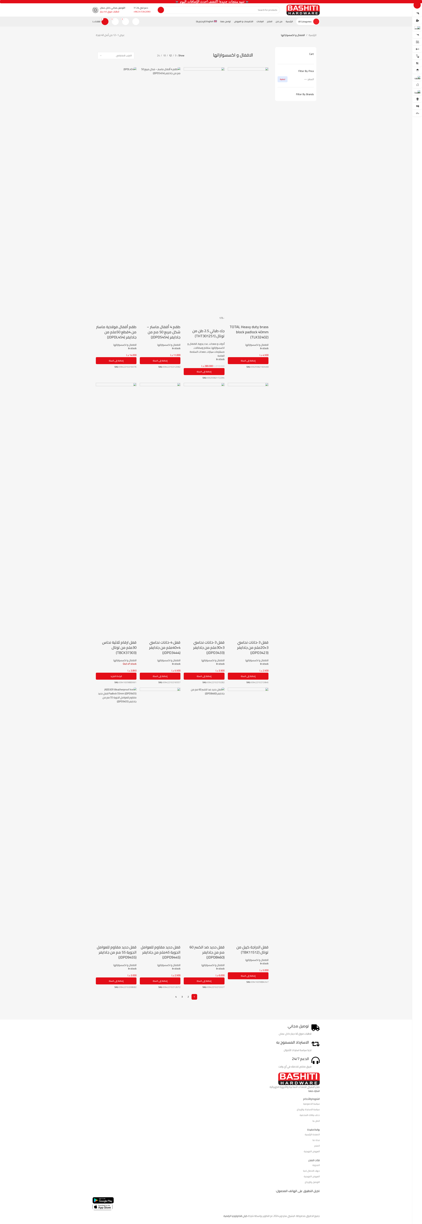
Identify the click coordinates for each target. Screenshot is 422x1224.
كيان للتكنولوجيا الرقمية (235, 1216)
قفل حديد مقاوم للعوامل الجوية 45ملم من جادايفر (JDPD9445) (160, 952)
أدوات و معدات (217, 343)
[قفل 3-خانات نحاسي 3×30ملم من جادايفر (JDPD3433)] (204, 507)
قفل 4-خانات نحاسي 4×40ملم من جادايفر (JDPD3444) (164, 647)
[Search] (161, 10)
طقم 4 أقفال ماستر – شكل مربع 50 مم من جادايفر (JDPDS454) (163, 332)
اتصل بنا (316, 1121)
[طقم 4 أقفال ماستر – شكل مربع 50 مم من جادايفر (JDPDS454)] (160, 191)
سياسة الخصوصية (311, 1104)
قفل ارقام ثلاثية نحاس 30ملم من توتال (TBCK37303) (119, 647)
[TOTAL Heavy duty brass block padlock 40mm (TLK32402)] (248, 191)
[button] (248, 360)
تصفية (282, 79)
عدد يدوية (203, 343)
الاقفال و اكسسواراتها (256, 344)
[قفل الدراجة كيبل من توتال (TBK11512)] (248, 811)
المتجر (317, 1146)
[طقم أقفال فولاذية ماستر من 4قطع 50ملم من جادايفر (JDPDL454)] (116, 191)
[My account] (136, 21)
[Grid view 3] (145, 55)
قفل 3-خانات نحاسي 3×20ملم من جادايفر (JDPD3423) (252, 647)
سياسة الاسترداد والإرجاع (308, 1109)
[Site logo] (303, 9)
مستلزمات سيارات (216, 351)
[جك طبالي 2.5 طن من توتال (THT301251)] (204, 191)
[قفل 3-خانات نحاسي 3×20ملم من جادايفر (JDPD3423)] (248, 507)
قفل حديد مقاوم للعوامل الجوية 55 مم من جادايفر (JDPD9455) (116, 952)
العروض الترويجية (312, 1151)
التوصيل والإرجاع (312, 1182)
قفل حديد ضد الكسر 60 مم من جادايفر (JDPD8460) (207, 952)
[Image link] (299, 1078)
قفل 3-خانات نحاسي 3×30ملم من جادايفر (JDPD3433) (209, 647)
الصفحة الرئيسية (312, 1134)
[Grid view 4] (139, 55)
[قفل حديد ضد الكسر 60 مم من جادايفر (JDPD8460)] (204, 811)
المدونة (316, 1165)
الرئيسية (312, 35)
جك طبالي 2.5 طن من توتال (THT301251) (208, 333)
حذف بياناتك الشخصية (310, 1115)
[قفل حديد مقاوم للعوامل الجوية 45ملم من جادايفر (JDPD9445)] (160, 811)
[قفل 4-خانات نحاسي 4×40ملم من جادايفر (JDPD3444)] (160, 507)
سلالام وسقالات (202, 347)
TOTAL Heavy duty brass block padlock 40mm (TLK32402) (249, 332)
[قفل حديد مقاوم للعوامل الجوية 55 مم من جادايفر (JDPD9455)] (116, 811)
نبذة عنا (316, 1140)
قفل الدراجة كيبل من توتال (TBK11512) (252, 950)
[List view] (151, 55)
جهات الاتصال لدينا (311, 1171)
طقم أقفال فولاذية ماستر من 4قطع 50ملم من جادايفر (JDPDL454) (116, 332)
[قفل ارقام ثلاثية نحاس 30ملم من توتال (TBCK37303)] (116, 507)
